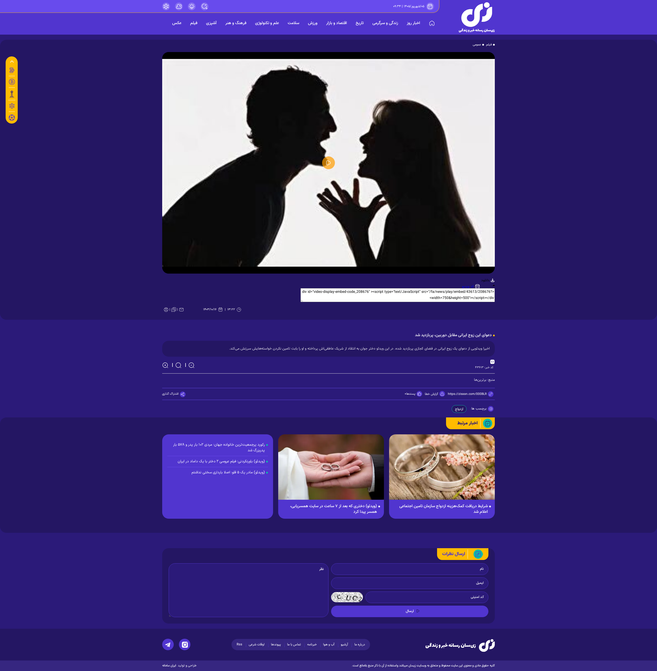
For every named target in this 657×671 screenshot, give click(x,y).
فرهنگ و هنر (235, 23)
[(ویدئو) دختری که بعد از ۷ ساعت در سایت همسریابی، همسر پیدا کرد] (331, 469)
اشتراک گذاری (170, 394)
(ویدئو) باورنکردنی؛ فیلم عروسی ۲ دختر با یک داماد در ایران (221, 461)
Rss (239, 644)
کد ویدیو (468, 286)
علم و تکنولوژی (267, 23)
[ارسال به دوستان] (181, 309)
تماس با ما (294, 644)
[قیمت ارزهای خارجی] (12, 82)
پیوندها (276, 644)
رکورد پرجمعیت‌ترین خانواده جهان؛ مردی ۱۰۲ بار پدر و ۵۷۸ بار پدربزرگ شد (219, 447)
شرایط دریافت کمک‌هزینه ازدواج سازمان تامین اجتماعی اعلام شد (443, 509)
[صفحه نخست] (432, 23)
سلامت (293, 23)
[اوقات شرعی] (192, 6)
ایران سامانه (169, 665)
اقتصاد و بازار (336, 23)
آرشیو (344, 644)
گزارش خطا (431, 394)
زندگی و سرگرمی (385, 23)
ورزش (312, 23)
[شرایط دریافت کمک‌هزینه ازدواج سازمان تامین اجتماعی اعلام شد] (442, 469)
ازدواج (459, 409)
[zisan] (477, 17)
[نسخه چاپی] (166, 309)
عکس (176, 23)
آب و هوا (328, 644)
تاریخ (360, 23)
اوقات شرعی (257, 644)
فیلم (193, 23)
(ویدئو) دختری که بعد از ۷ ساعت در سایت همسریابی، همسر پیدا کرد (333, 509)
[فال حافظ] (12, 106)
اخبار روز (413, 23)
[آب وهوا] (179, 6)
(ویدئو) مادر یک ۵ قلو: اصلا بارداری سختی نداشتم (228, 472)
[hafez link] (166, 6)
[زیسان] (460, 645)
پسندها (410, 394)
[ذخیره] (173, 309)
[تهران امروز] (11, 93)
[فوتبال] (12, 119)
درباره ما (359, 644)
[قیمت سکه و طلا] (12, 70)
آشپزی (211, 23)
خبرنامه (312, 644)
